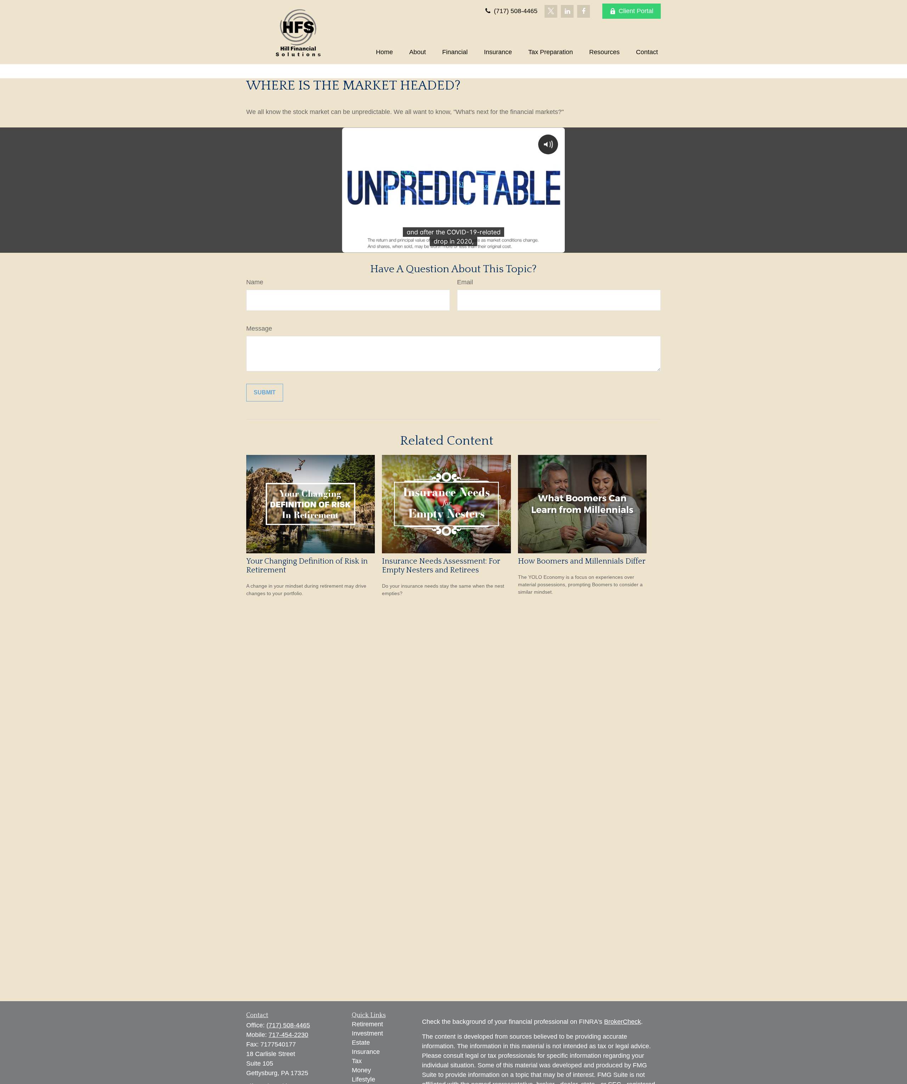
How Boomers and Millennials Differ (582, 561)
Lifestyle (363, 1079)
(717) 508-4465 (514, 11)
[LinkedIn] (567, 11)
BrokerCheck (622, 1021)
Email (465, 282)
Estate (361, 1042)
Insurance (366, 1051)
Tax (357, 1061)
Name (254, 282)
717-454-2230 (288, 1034)
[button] (384, 52)
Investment (367, 1033)
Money (361, 1070)
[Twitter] (551, 11)
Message (259, 328)
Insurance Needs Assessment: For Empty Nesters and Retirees (441, 566)
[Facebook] (583, 11)
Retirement (367, 1024)
